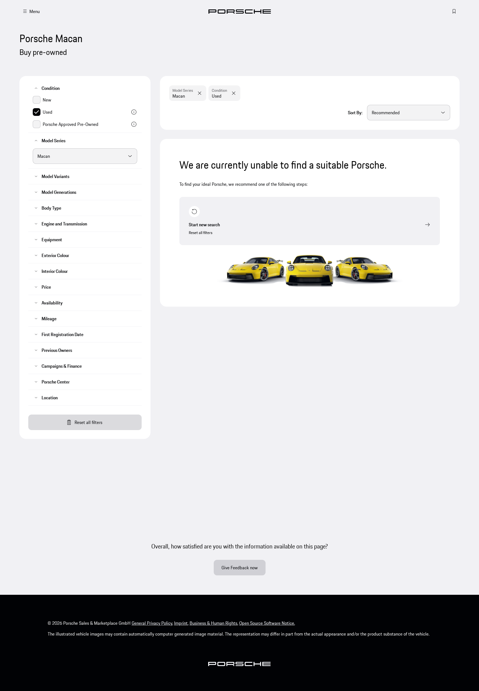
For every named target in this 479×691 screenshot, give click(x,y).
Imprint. (181, 623)
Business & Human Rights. (214, 623)
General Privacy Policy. (152, 623)
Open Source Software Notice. (267, 623)
